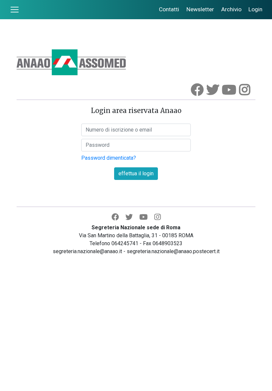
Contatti (169, 9)
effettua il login (136, 173)
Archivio (231, 9)
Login (255, 9)
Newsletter (200, 9)
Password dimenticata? (108, 158)
